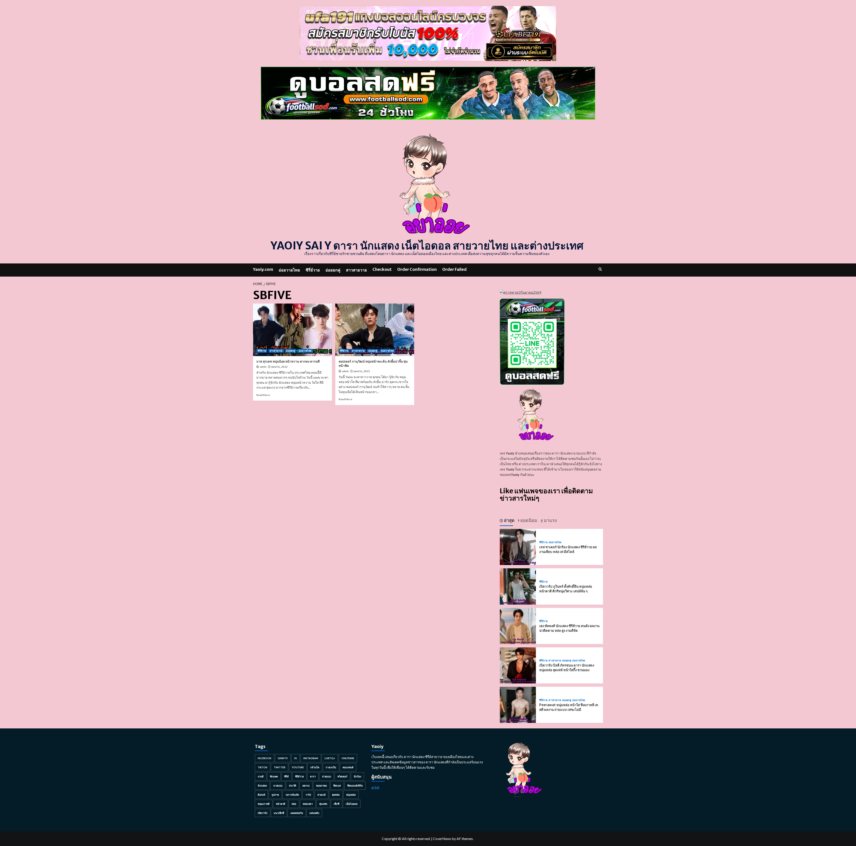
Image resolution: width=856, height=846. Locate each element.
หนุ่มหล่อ (351, 794)
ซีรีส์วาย (299, 776)
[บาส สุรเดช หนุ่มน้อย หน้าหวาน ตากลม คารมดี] (292, 330)
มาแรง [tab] (550, 520)
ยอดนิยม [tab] (528, 520)
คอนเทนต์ (348, 767)
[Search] (600, 269)
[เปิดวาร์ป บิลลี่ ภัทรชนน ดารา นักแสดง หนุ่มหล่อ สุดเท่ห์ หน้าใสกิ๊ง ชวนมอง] (518, 665)
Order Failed (454, 269)
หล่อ (294, 803)
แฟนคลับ (314, 812)
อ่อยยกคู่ (332, 270)
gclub (375, 787)
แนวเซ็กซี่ (279, 812)
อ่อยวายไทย (289, 270)
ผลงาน (306, 785)
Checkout (382, 269)
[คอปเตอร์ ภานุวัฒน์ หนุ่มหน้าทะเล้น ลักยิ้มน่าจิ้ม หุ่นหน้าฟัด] (374, 330)
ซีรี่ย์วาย (313, 270)
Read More (263, 395)
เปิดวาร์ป (262, 812)
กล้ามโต (314, 767)
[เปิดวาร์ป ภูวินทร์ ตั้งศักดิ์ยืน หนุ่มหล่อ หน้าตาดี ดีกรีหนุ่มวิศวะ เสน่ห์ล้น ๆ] (518, 586)
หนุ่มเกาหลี (264, 803)
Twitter (279, 767)
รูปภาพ (275, 794)
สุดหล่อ (336, 794)
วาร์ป (308, 794)
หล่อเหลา (308, 803)
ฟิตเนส (337, 785)
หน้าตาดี (280, 803)
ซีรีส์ (286, 776)
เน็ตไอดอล (352, 803)
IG (295, 758)
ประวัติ (292, 785)
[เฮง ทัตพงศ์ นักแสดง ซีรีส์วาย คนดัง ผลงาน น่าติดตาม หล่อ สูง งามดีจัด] (518, 625)
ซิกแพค (274, 776)
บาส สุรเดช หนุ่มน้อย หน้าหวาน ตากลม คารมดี (288, 361)
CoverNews (442, 838)
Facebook (264, 758)
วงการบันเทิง (292, 794)
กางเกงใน (331, 767)
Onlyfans (348, 758)
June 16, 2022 (279, 366)
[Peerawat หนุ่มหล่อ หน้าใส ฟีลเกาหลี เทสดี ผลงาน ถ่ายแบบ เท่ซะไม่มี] (518, 704)
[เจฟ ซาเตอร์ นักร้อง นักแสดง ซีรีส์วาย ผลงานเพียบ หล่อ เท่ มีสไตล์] (518, 546)
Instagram (310, 758)
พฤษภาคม (321, 785)
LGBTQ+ (330, 758)
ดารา (313, 776)
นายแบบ (277, 785)
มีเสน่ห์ (261, 794)
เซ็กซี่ (336, 803)
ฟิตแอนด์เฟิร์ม (355, 785)
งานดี (260, 776)
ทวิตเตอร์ (342, 776)
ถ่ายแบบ (326, 776)
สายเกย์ (321, 794)
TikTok (262, 767)
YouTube (298, 767)
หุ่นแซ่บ (323, 803)
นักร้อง (357, 776)
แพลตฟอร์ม (296, 812)
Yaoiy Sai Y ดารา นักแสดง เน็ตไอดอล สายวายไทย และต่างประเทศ (427, 245)
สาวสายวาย (356, 270)
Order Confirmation (417, 269)
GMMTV (283, 758)
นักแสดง (262, 785)
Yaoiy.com (263, 269)
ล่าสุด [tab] (508, 520)
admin (263, 366)
